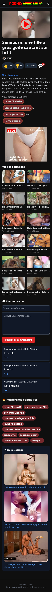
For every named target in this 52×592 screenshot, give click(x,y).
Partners (22, 584)
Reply (6, 357)
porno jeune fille (14, 114)
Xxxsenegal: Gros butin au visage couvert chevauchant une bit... (23, 565)
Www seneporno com (15, 440)
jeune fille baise (13, 101)
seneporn (37, 440)
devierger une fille (14, 412)
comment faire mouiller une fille (22, 429)
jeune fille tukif (12, 407)
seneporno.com (28, 434)
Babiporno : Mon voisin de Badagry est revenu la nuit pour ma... (26, 526)
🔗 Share (31, 65)
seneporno (10, 434)
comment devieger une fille (19, 418)
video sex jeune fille (36, 407)
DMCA (31, 584)
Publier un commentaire (18, 339)
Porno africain (13, 120)
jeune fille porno (13, 423)
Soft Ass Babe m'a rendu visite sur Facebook (24, 487)
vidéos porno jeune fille (18, 107)
